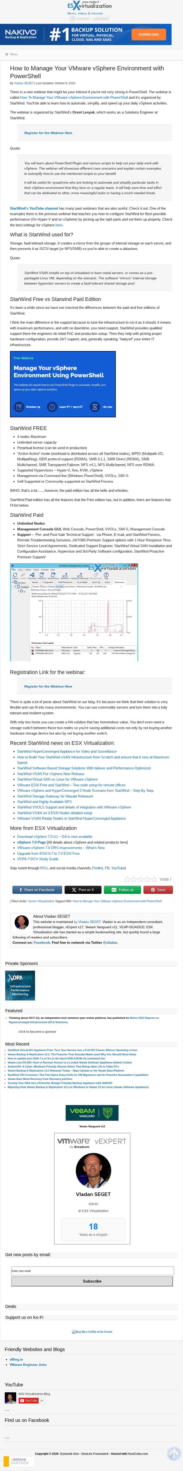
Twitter (98, 868)
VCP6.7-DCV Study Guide (37, 859)
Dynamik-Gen (69, 1453)
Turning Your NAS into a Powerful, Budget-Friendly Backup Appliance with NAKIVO (60, 1083)
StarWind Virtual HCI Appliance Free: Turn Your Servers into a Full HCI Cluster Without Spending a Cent (72, 1050)
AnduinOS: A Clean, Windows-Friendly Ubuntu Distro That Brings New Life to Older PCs (63, 1066)
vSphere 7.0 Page (31, 842)
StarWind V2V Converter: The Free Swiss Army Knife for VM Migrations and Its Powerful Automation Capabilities (78, 1074)
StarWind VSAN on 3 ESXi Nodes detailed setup (54, 813)
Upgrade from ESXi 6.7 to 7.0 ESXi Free (48, 853)
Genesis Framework (95, 1453)
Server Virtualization (41, 901)
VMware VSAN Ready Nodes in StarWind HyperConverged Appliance (71, 818)
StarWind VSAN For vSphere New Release (50, 774)
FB (107, 868)
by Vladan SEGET (87, 922)
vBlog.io (16, 1359)
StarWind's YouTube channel (34, 208)
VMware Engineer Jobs (28, 1365)
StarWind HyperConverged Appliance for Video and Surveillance (67, 751)
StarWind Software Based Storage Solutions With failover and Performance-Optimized (84, 768)
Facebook (42, 942)
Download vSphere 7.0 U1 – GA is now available (54, 836)
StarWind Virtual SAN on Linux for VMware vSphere (57, 779)
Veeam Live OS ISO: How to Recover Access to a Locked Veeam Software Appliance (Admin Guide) (70, 1062)
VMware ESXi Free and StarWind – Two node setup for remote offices (71, 785)
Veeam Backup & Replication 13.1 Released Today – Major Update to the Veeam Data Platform (66, 1070)
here (59, 225)
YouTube (118, 868)
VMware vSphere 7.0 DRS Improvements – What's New (61, 848)
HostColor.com (138, 1453)
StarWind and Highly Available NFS (44, 802)
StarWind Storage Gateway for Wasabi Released (55, 796)
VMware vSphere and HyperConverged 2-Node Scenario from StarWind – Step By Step (85, 790)
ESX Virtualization (91, 12)
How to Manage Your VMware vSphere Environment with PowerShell (117, 901)
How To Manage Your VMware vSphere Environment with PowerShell (74, 97)
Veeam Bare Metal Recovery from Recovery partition (40, 1078)
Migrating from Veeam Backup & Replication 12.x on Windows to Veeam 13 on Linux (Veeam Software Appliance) (78, 1087)
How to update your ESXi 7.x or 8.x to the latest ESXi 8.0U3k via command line (56, 1058)
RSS (44, 868)
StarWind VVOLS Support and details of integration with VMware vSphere (74, 807)
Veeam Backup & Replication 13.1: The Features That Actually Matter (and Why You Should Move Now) (72, 1054)
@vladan (110, 942)
